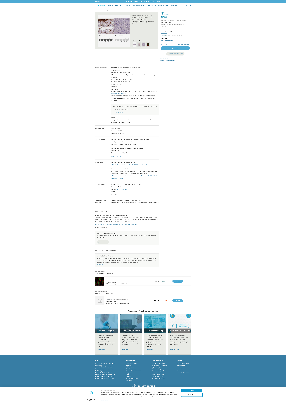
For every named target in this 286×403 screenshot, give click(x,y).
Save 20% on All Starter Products (149, 1)
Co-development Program (159, 365)
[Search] (182, 5)
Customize (191, 394)
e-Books (128, 376)
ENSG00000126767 (122, 189)
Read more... (100, 264)
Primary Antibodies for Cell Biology (105, 376)
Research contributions (167, 60)
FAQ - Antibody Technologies (134, 371)
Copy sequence (119, 112)
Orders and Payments (158, 371)
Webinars (129, 365)
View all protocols (116, 156)
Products (110, 5)
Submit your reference (158, 378)
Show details (104, 400)
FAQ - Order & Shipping (158, 363)
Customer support (157, 360)
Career (179, 367)
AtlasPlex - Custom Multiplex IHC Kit (105, 363)
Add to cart (175, 48)
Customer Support (163, 5)
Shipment (155, 373)
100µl (164, 32)
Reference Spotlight (131, 363)
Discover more (174, 349)
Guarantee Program (157, 369)
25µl (171, 31)
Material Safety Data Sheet (118, 93)
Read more (149, 349)
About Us (174, 5)
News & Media (181, 365)
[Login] (186, 5)
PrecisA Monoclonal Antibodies (104, 369)
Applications (119, 5)
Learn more (101, 349)
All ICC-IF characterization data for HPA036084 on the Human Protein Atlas (132, 165)
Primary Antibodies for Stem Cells (104, 378)
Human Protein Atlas (132, 378)
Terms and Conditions (158, 375)
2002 (116, 191)
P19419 (118, 194)
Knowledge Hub (151, 5)
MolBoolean (98, 365)
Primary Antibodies (109, 10)
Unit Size (162, 28)
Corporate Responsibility (184, 373)
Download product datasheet (176, 53)
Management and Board (183, 363)
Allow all (192, 390)
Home (96, 10)
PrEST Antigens (99, 371)
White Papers (130, 367)
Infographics (129, 373)
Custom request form (158, 376)
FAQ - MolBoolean (131, 369)
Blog (127, 375)
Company (179, 360)
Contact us (125, 349)
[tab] (134, 44)
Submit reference (104, 242)
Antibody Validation (138, 5)
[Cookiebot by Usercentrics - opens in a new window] (91, 400)
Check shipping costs (167, 40)
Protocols (127, 5)
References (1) (164, 58)
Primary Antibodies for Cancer (103, 373)
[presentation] (134, 44)
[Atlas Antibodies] (100, 5)
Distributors (180, 369)
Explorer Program (157, 367)
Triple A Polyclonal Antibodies (103, 367)
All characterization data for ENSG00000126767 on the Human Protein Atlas (116, 224)
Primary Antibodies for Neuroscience (105, 375)
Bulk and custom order (184, 44)
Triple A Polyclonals (118, 10)
